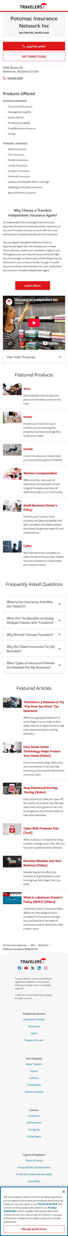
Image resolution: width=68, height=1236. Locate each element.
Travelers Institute (34, 1091)
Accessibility (34, 1181)
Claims (34, 1033)
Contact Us (34, 1115)
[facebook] (21, 968)
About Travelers (34, 1064)
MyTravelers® (34, 1122)
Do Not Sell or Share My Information (34, 1174)
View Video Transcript (21, 357)
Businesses (34, 1026)
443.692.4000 (36, 46)
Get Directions (34, 56)
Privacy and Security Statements (34, 1167)
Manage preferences (34, 1229)
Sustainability (34, 1084)
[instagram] (47, 968)
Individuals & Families (34, 1019)
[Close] (64, 1192)
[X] (34, 968)
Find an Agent (34, 1136)
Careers (34, 1071)
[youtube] (27, 968)
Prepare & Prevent (34, 1040)
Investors (34, 1078)
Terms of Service (34, 1160)
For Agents (34, 1129)
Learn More (32, 285)
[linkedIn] (40, 968)
